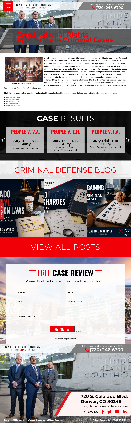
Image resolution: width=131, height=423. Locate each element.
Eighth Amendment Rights (13, 105)
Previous (2, 140)
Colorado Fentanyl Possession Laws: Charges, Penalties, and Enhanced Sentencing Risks (22, 191)
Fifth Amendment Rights (12, 99)
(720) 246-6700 (109, 7)
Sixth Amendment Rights (12, 101)
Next (128, 140)
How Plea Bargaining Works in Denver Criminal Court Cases (109, 189)
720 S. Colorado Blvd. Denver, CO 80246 (104, 399)
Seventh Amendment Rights (13, 103)
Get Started (62, 329)
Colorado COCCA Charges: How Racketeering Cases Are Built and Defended (65, 191)
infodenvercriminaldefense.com (104, 406)
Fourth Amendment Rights (13, 97)
